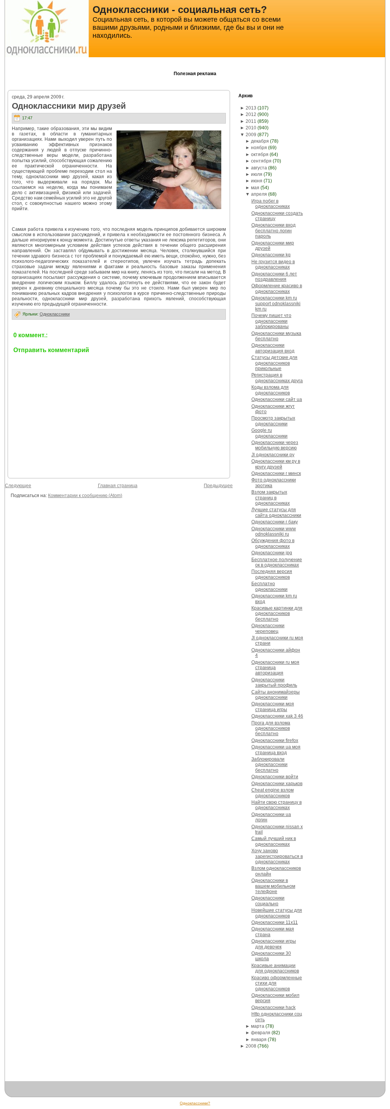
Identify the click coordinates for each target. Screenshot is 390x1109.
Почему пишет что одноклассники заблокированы (271, 321)
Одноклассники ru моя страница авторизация (275, 668)
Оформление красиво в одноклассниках (276, 288)
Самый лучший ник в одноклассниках (273, 841)
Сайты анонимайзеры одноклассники (275, 694)
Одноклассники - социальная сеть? (180, 9)
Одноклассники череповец (268, 628)
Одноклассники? (195, 1103)
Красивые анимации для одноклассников (275, 968)
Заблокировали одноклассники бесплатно (269, 765)
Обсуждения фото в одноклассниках (272, 543)
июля (256, 174)
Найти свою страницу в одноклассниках (276, 805)
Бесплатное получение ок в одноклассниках (276, 562)
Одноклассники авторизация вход (272, 348)
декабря (260, 141)
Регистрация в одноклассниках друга (277, 377)
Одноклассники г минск (276, 473)
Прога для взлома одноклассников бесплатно (270, 728)
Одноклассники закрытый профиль (274, 682)
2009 (251, 134)
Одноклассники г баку (274, 522)
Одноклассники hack (273, 1007)
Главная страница (117, 485)
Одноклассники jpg (271, 552)
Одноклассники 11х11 (274, 922)
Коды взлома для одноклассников (270, 390)
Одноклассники (55, 314)
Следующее (18, 485)
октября (260, 154)
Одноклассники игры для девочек (273, 943)
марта (257, 1026)
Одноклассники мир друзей (69, 106)
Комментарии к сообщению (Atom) (85, 495)
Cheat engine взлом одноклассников (272, 792)
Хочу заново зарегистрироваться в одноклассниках (277, 856)
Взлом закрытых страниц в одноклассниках (270, 497)
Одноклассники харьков (276, 783)
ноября (259, 147)
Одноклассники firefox (274, 740)
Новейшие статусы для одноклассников (276, 913)
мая (255, 187)
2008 (251, 1046)
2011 (251, 121)
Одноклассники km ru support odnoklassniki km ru (275, 303)
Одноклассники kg (271, 255)
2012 (251, 114)
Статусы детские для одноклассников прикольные (274, 363)
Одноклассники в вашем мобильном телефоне (273, 886)
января (259, 1039)
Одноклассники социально (268, 900)
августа (259, 168)
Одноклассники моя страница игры (272, 706)
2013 (251, 108)
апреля (259, 194)
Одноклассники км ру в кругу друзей (275, 464)
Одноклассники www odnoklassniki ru (273, 531)
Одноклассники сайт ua (276, 399)
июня (256, 180)
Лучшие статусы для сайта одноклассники (276, 512)
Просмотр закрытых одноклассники (273, 420)
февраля (260, 1032)
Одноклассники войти (274, 776)
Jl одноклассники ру (272, 454)
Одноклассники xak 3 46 (277, 716)
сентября (261, 161)
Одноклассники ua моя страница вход (275, 749)
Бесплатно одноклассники (269, 586)
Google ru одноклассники (269, 433)
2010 (251, 127)
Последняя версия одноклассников (271, 574)
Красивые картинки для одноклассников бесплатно (276, 613)
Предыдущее (218, 485)
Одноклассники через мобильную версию (274, 445)
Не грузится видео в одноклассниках (273, 264)
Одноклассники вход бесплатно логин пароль (273, 230)
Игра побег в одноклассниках (270, 203)
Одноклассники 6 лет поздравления (274, 276)
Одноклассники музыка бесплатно (276, 336)
